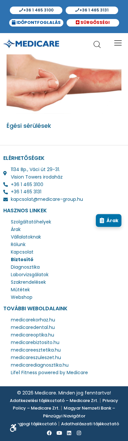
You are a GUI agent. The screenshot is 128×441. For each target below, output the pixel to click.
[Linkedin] (69, 433)
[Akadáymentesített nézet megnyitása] (13, 427)
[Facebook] (49, 433)
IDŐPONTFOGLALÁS (38, 22)
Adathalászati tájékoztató (90, 424)
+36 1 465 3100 (37, 10)
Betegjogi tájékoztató (33, 424)
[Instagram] (79, 433)
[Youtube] (59, 433)
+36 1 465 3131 (93, 10)
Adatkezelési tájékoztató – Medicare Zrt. (54, 400)
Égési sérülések (29, 126)
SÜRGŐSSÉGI (95, 22)
